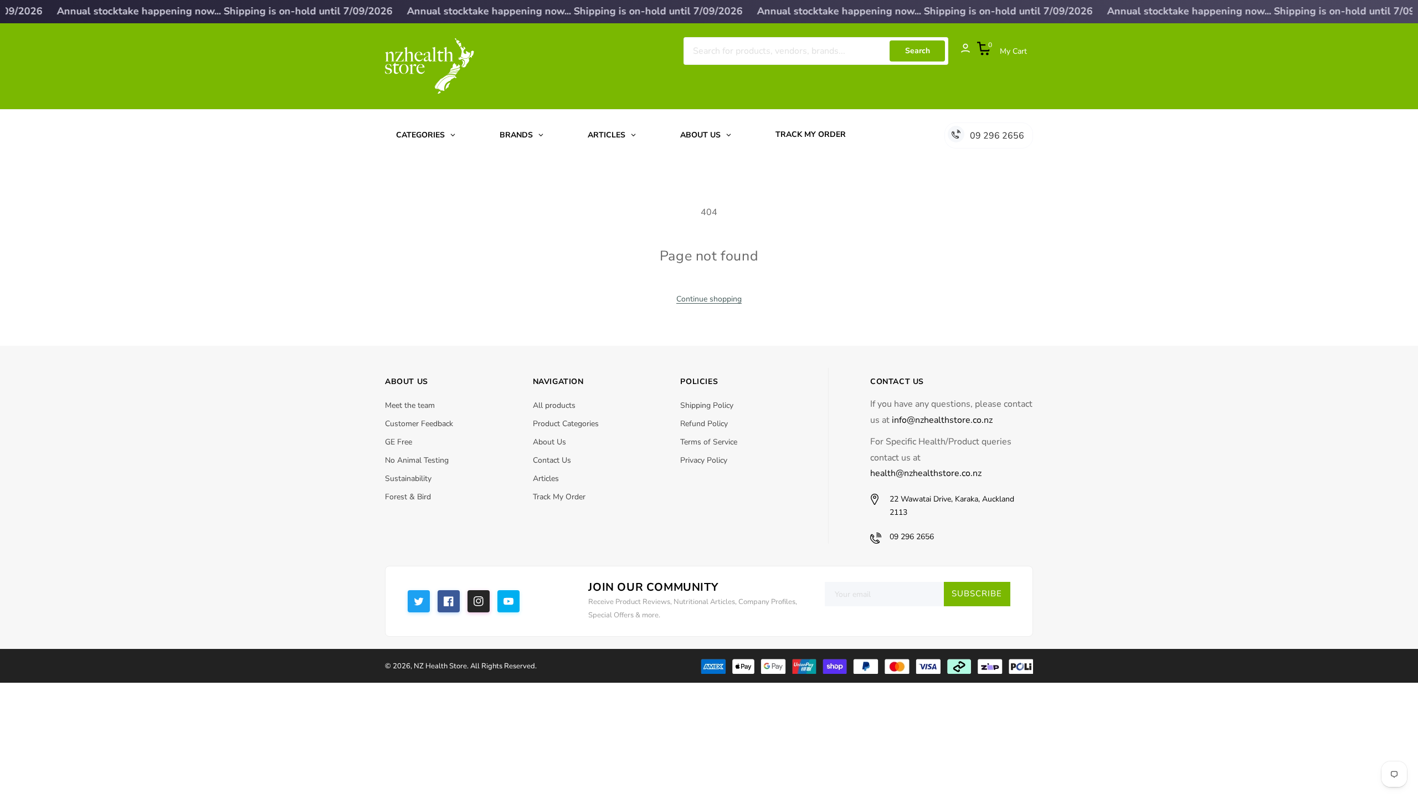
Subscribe (977, 593)
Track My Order (559, 497)
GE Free (398, 442)
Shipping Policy (706, 405)
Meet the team (410, 405)
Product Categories (566, 423)
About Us (549, 442)
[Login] (960, 51)
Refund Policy (704, 423)
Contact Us (552, 460)
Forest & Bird (408, 497)
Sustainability (408, 478)
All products (554, 405)
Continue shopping (709, 299)
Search (917, 50)
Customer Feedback (419, 423)
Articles (546, 478)
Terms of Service (708, 442)
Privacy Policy (703, 460)
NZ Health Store (440, 666)
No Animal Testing (417, 460)
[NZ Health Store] (866, 665)
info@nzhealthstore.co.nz (942, 420)
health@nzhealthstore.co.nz (926, 473)
